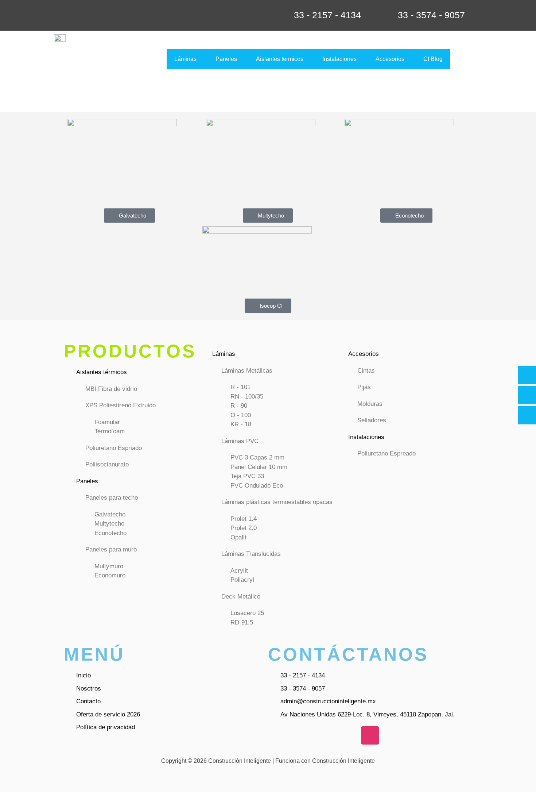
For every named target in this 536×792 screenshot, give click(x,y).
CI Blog (433, 59)
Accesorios (390, 59)
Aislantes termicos (279, 59)
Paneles (226, 59)
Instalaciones (339, 59)
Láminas (185, 59)
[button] (187, 59)
